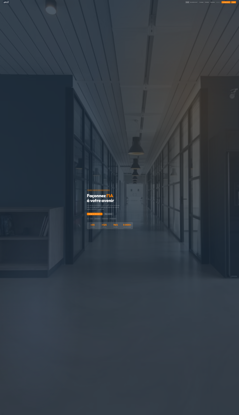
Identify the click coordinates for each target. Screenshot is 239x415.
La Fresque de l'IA (226, 2)
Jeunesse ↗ (218, 2)
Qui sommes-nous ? (194, 2)
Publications (212, 2)
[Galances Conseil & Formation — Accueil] (6, 2)
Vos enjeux (201, 2)
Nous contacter (108, 213)
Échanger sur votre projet (94, 213)
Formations (207, 2)
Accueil (187, 2)
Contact (233, 2)
